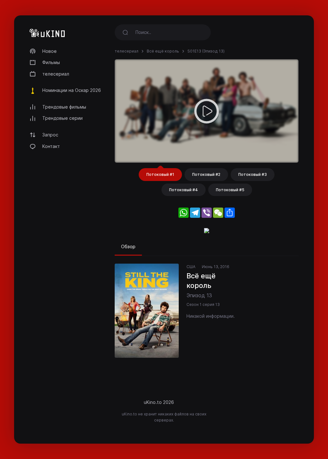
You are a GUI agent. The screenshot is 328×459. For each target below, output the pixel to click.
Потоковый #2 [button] (206, 174)
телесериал (55, 74)
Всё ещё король (163, 51)
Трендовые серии (62, 118)
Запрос (50, 134)
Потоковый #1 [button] (160, 174)
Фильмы (51, 62)
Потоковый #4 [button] (183, 189)
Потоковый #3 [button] (252, 174)
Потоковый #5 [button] (230, 189)
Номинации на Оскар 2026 (71, 90)
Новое (49, 51)
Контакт (51, 146)
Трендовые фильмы (64, 107)
